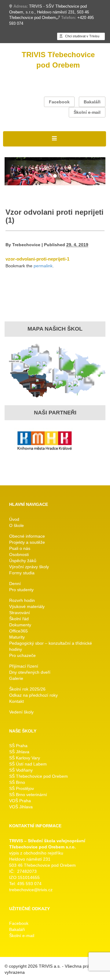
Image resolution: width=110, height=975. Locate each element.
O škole (16, 525)
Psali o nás (19, 548)
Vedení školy (21, 712)
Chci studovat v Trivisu (81, 36)
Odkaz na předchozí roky (33, 695)
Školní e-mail (87, 112)
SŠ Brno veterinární (28, 794)
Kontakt (16, 701)
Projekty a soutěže (27, 542)
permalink (43, 265)
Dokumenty (20, 624)
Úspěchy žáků (22, 560)
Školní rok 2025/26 (27, 689)
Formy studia (22, 572)
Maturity (17, 637)
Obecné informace (27, 536)
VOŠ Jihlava (21, 806)
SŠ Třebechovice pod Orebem (38, 776)
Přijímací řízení (23, 666)
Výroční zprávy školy (29, 566)
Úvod (14, 519)
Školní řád (19, 618)
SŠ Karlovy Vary (24, 757)
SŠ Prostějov (21, 788)
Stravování (19, 612)
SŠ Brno (17, 782)
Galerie (16, 678)
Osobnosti (19, 554)
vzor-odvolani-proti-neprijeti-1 (37, 258)
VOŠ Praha (20, 800)
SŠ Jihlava (19, 751)
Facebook (59, 101)
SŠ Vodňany (21, 770)
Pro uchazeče (22, 655)
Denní (15, 583)
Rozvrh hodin (22, 600)
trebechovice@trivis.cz (31, 889)
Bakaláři (92, 101)
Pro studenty (21, 589)
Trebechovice (26, 244)
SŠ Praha (18, 745)
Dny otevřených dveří (29, 672)
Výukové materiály (27, 606)
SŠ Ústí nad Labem (28, 764)
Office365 (18, 630)
